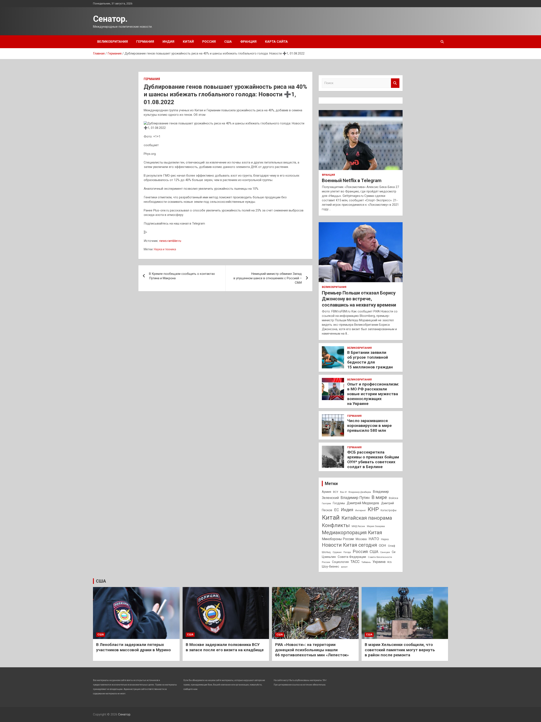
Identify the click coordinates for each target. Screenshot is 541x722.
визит (344, 566)
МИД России (358, 526)
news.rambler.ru (170, 241)
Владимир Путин (355, 498)
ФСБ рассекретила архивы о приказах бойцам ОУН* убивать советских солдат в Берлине (373, 459)
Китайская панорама (367, 518)
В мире (379, 497)
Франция (248, 42)
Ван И (343, 492)
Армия (326, 491)
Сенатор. (110, 19)
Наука (385, 539)
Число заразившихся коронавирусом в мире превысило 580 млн (369, 425)
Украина (379, 562)
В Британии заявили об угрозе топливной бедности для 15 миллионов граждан (370, 359)
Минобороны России (338, 539)
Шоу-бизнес (330, 566)
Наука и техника (165, 249)
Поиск (395, 83)
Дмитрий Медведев (363, 503)
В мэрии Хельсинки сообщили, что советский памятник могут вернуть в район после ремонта (400, 649)
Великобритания (112, 42)
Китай (188, 42)
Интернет (360, 510)
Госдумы (339, 503)
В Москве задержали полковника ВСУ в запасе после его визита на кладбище (225, 647)
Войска (393, 498)
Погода (347, 552)
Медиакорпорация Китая (352, 532)
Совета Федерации (352, 557)
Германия (145, 42)
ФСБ (389, 562)
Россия (209, 42)
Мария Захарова (376, 526)
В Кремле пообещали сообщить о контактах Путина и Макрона (182, 276)
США (228, 42)
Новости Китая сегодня (349, 545)
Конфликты (336, 525)
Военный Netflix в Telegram (351, 180)
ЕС (336, 510)
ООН (382, 546)
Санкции (385, 552)
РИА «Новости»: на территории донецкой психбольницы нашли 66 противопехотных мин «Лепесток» (312, 649)
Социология (340, 562)
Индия (168, 42)
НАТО (374, 538)
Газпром (326, 503)
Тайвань (366, 562)
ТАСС (355, 562)
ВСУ (335, 491)
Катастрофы (388, 510)
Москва (361, 539)
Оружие (337, 552)
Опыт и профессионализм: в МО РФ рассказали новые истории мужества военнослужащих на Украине (373, 394)
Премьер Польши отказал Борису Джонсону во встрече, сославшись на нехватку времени (359, 299)
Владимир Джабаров (359, 492)
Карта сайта (276, 42)
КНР (373, 509)
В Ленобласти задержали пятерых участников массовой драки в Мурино (133, 647)
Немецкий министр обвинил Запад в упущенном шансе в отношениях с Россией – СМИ (268, 278)
